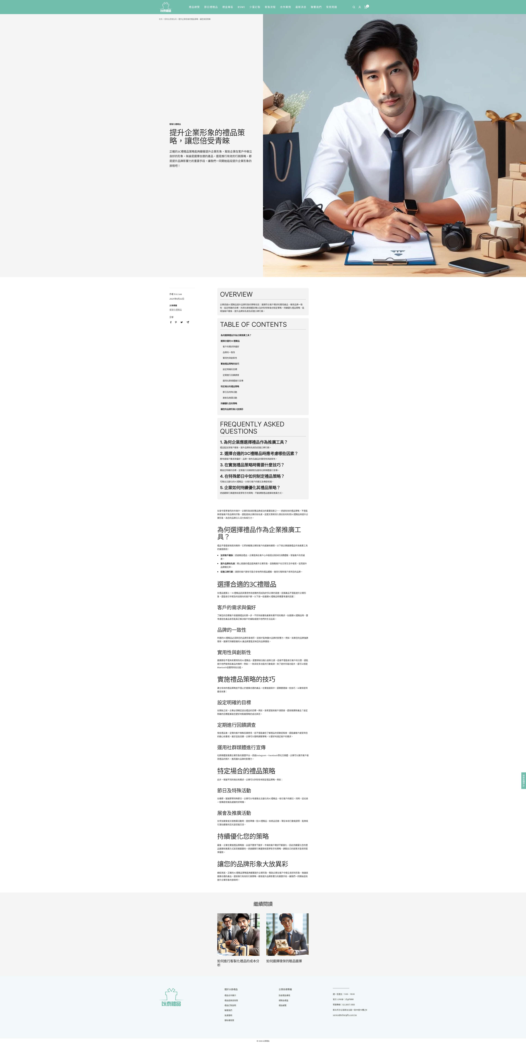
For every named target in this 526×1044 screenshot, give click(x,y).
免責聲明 (228, 1015)
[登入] (359, 7)
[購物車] (365, 7)
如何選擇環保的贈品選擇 (284, 961)
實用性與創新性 (230, 357)
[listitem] (170, 322)
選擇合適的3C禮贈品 (230, 341)
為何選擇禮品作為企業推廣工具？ (236, 335)
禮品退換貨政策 (231, 1000)
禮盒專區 (227, 7)
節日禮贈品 (211, 7)
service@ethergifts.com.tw (345, 1015)
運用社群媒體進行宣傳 (233, 380)
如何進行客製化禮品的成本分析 (238, 963)
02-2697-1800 (348, 1004)
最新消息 (300, 7)
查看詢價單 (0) (523, 780)
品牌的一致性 (229, 352)
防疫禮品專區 (284, 995)
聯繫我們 (316, 7)
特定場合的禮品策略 (230, 386)
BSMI (241, 7)
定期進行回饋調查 (231, 375)
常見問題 (331, 7)
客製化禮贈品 (175, 124)
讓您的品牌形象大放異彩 (232, 409)
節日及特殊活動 (230, 392)
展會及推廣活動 (230, 397)
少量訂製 (254, 7)
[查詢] (354, 7)
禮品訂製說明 (230, 1005)
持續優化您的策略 (229, 403)
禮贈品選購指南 (170, 19)
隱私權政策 (229, 1020)
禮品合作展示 (230, 995)
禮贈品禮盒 (283, 1000)
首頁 (160, 19)
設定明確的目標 (230, 369)
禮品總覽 (194, 7)
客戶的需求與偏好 (231, 346)
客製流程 (270, 7)
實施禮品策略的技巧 (230, 363)
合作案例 (285, 7)
